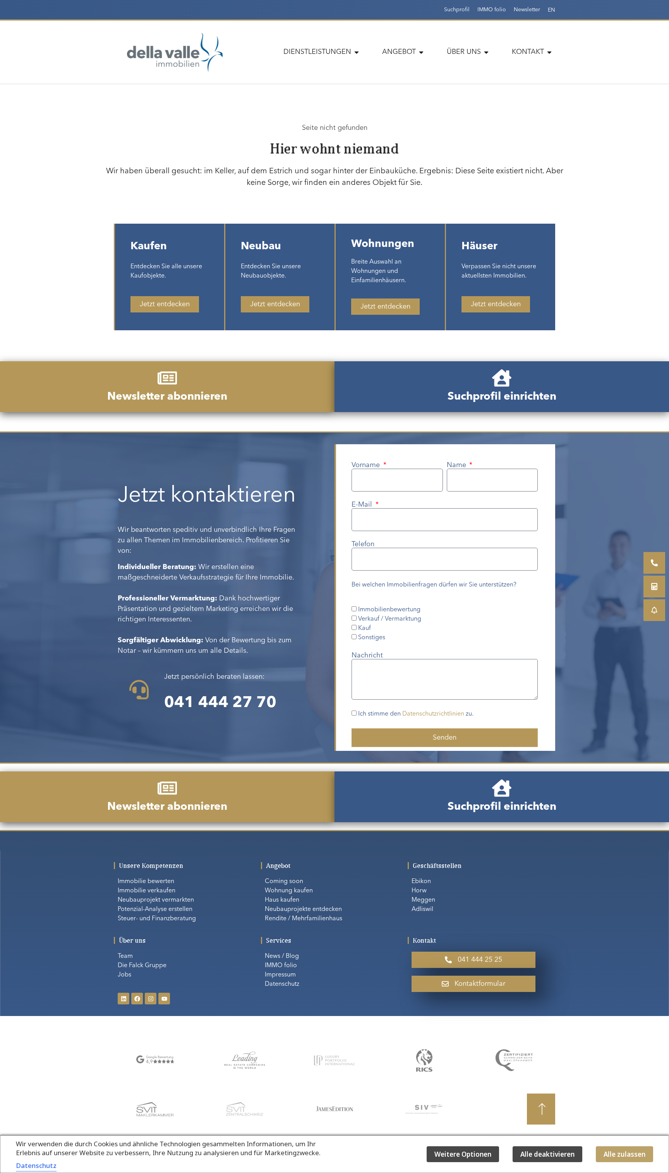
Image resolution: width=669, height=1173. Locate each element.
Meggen (423, 900)
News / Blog (282, 956)
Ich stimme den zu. (415, 714)
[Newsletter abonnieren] (167, 378)
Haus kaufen (282, 900)
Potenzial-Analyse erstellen (155, 909)
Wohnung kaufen (289, 891)
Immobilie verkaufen (146, 891)
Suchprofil (457, 9)
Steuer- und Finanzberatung (157, 919)
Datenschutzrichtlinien (433, 714)
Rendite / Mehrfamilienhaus (303, 919)
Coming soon (284, 881)
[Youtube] (164, 998)
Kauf (364, 628)
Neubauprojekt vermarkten (156, 900)
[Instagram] (150, 998)
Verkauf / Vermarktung (389, 619)
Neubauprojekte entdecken (303, 909)
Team (125, 956)
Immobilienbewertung (389, 610)
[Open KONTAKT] (549, 52)
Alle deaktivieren (547, 1154)
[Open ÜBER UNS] (486, 52)
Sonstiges (371, 638)
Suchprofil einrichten (502, 397)
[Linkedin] (123, 998)
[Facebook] (137, 998)
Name (457, 465)
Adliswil (422, 909)
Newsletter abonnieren (167, 397)
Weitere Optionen (462, 1154)
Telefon (363, 544)
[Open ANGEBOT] (421, 52)
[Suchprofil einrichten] (501, 378)
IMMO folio (491, 9)
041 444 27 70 (220, 703)
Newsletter (527, 9)
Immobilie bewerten (146, 881)
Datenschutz (282, 984)
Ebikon (421, 881)
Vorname (367, 465)
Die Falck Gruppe (142, 966)
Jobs (124, 975)
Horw (419, 891)
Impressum (280, 975)
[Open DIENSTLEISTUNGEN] (356, 52)
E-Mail (363, 504)
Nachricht (367, 655)
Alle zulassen (624, 1154)
